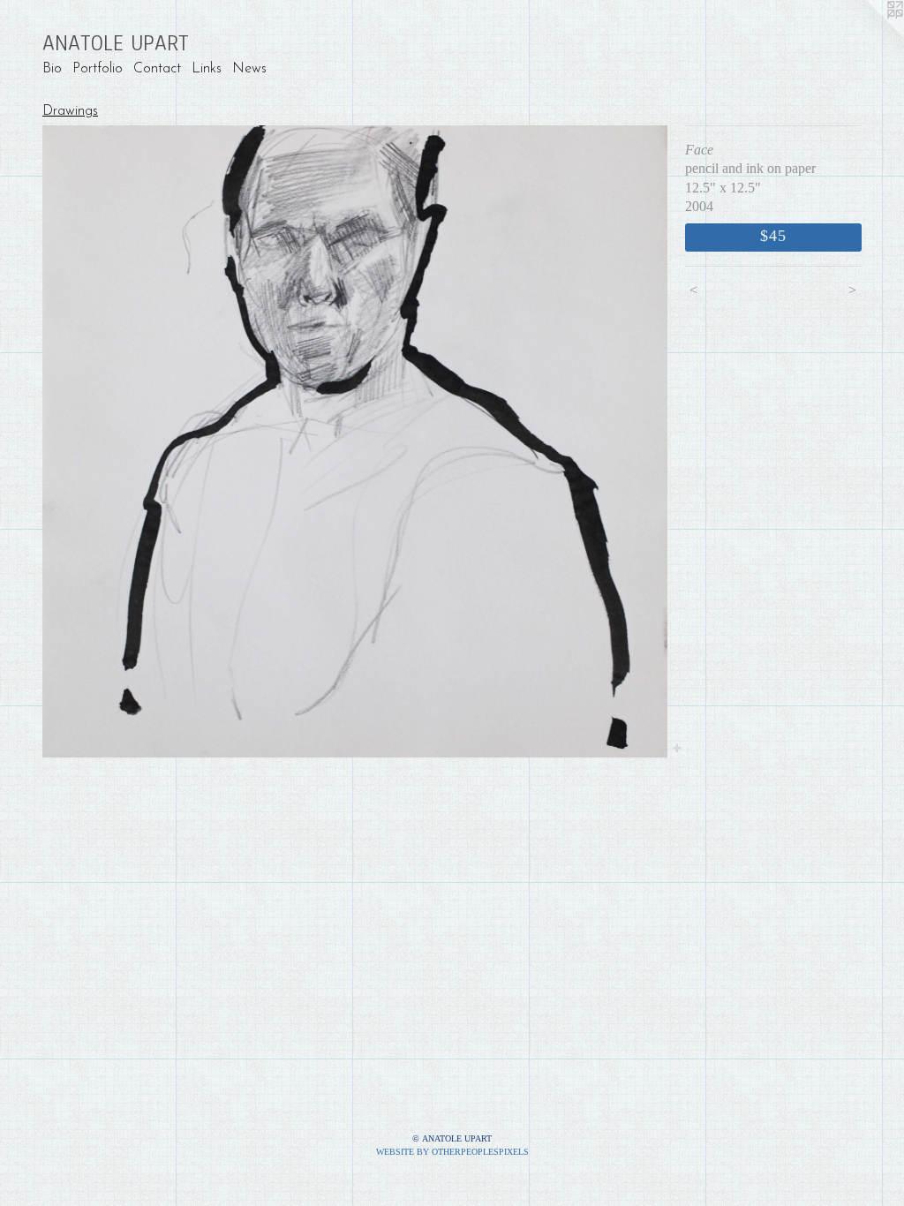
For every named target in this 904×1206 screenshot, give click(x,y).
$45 (773, 236)
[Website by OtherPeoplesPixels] (868, 35)
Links (207, 69)
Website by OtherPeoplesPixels (452, 1152)
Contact (157, 69)
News (249, 69)
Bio (52, 69)
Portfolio (97, 69)
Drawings (70, 111)
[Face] (354, 441)
